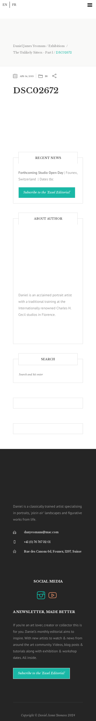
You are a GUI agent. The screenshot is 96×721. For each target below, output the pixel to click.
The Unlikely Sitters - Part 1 (33, 52)
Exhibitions (56, 46)
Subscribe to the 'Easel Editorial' (46, 192)
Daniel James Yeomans (29, 46)
